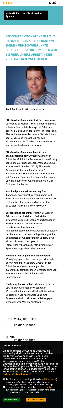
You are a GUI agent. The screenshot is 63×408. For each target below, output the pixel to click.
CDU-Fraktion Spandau (21, 340)
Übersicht (50, 379)
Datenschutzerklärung (17, 374)
